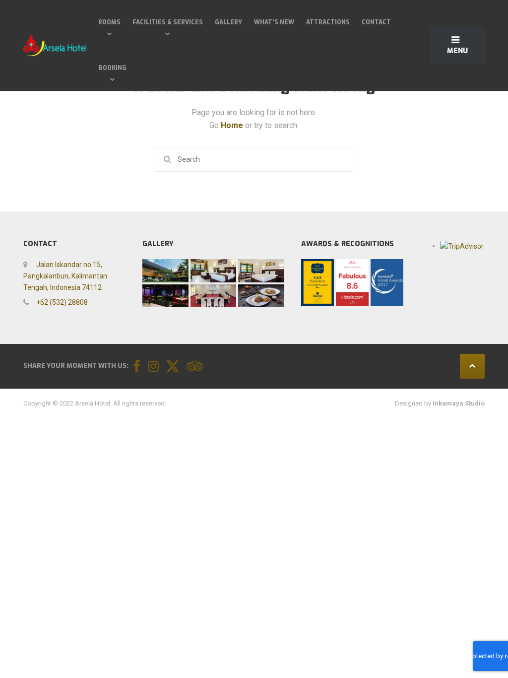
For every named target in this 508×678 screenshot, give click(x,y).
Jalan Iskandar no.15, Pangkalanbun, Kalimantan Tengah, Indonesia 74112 (65, 276)
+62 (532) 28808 (61, 302)
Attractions (328, 22)
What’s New (274, 22)
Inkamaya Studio (459, 403)
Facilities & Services (167, 22)
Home (233, 125)
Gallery (228, 22)
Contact (376, 22)
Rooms (109, 22)
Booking (112, 68)
